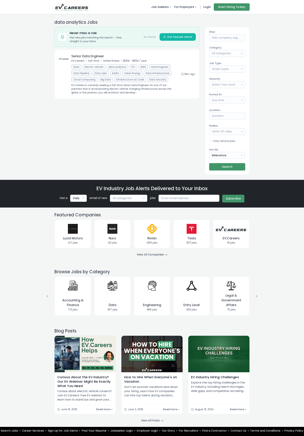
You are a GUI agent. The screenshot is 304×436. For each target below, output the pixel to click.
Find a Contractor (214, 431)
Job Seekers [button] (160, 7)
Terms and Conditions (265, 431)
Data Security (157, 79)
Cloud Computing (84, 79)
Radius (213, 125)
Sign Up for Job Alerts (63, 431)
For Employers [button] (184, 7)
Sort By (213, 149)
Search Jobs (9, 431)
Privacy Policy (293, 431)
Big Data (106, 79)
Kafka (115, 73)
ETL (133, 67)
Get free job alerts (179, 37)
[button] (256, 296)
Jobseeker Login (121, 431)
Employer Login (147, 431)
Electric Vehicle (94, 67)
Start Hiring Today (231, 7)
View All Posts (150, 420)
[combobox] (227, 53)
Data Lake (101, 73)
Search (227, 167)
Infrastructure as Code (130, 79)
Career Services (33, 431)
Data (76, 67)
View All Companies (150, 255)
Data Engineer (160, 67)
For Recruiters (188, 431)
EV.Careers (77, 61)
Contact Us (238, 431)
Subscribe (233, 198)
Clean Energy (132, 73)
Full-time (93, 61)
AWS (143, 67)
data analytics (117, 67)
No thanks (150, 37)
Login (207, 7)
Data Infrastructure (157, 73)
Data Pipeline (81, 73)
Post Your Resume (94, 431)
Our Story (168, 431)
